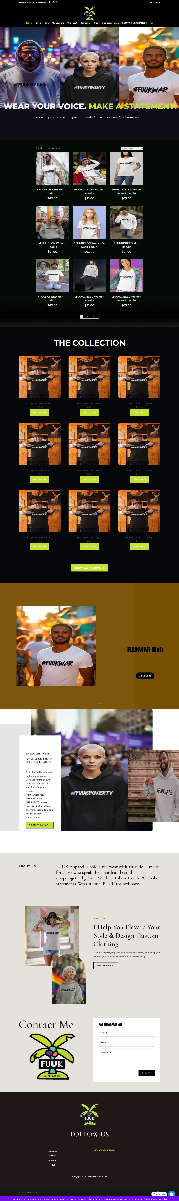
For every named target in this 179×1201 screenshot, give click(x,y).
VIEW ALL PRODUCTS (89, 567)
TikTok (52, 1165)
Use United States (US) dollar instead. (141, 1199)
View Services (105, 965)
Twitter (52, 1156)
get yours (39, 412)
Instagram (52, 1151)
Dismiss (163, 1199)
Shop (38, 23)
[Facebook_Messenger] (171, 1194)
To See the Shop (38, 825)
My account (58, 23)
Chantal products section (106, 23)
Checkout (72, 23)
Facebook (52, 1160)
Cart (46, 23)
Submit (146, 1073)
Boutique (85, 23)
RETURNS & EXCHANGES (134, 23)
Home (29, 23)
